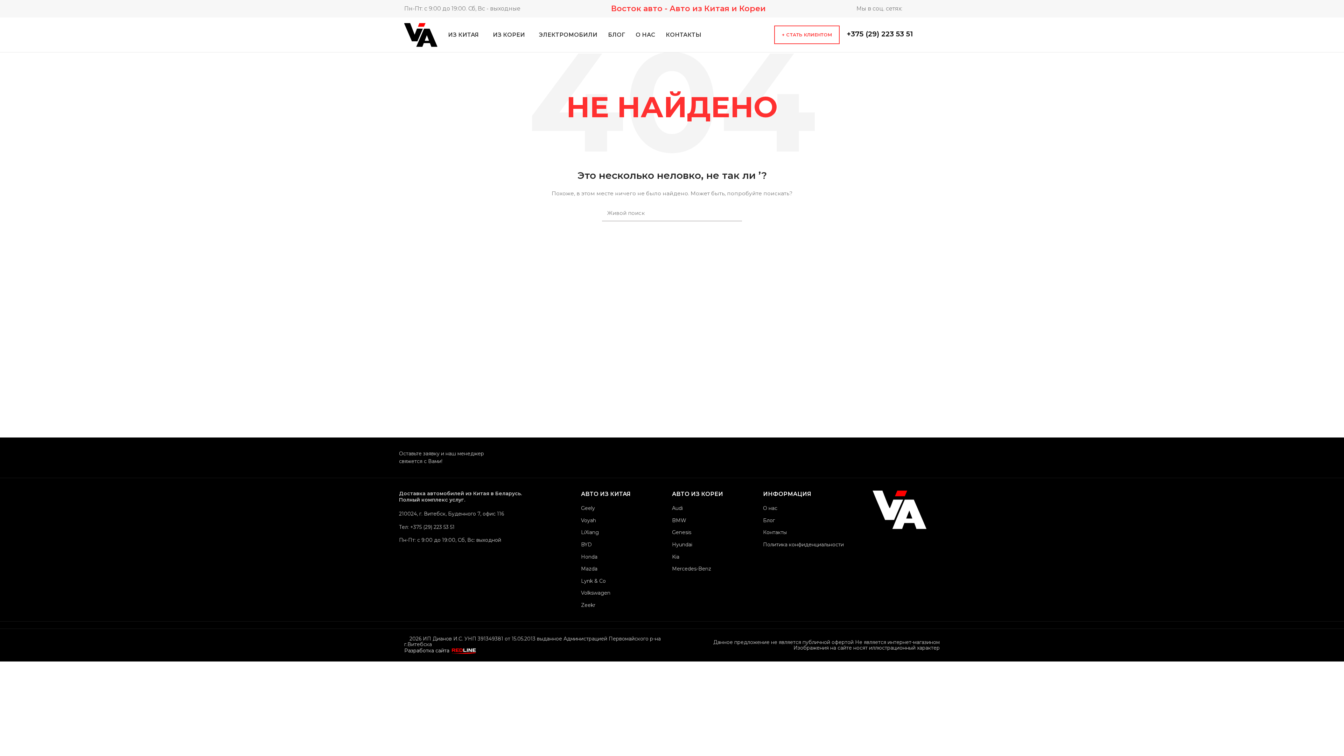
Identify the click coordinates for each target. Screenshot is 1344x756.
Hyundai (682, 544)
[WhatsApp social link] (920, 34)
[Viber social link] (940, 34)
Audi (677, 508)
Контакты (775, 532)
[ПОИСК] (732, 213)
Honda (589, 557)
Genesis (681, 532)
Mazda (589, 569)
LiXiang (590, 532)
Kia (675, 557)
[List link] (467, 527)
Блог (769, 520)
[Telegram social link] (914, 9)
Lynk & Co (593, 581)
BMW (679, 520)
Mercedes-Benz (691, 569)
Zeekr (588, 605)
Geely (588, 508)
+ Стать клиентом (807, 34)
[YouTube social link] (935, 9)
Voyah (588, 520)
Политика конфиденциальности (803, 544)
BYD (586, 544)
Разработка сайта (427, 651)
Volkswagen (595, 593)
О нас (770, 508)
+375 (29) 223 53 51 (880, 34)
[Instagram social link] (924, 9)
